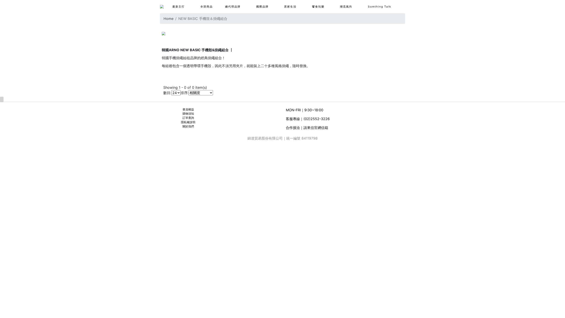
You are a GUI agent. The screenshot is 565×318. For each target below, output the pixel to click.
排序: (184, 93)
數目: (167, 93)
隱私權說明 (188, 122)
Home (168, 18)
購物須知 (188, 113)
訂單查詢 (188, 117)
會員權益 (188, 109)
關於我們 (188, 126)
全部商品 (206, 6)
